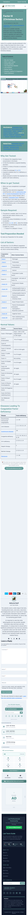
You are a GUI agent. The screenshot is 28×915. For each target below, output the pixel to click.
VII (12, 223)
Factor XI (7, 136)
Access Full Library (13, 770)
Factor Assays (7, 129)
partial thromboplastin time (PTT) (16, 193)
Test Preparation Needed (11, 65)
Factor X (3, 302)
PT (16, 170)
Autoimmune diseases (7, 431)
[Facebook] (6, 716)
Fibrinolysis (4, 456)
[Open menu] (25, 6)
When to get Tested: (9, 62)
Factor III (5, 133)
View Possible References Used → (14, 468)
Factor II (19, 131)
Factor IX (17, 134)
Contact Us (5, 855)
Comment (5, 649)
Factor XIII (18, 136)
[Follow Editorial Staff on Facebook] (9, 638)
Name (4, 669)
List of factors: (8, 67)
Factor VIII (12, 134)
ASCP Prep (5, 870)
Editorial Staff (14, 603)
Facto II (3, 262)
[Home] (3, 11)
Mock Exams (6, 873)
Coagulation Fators (17, 127)
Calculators (6, 2)
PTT (19, 170)
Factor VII (5, 134)
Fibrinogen (6, 147)
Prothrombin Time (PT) (18, 143)
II (9, 223)
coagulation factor (14, 197)
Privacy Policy (6, 860)
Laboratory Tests (7, 25)
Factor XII (12, 136)
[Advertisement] (14, 110)
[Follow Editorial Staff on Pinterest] (19, 638)
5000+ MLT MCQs (7, 867)
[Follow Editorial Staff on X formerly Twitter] (11, 638)
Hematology (7, 26)
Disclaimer (5, 858)
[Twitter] (9, 716)
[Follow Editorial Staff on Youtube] (16, 638)
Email (4, 676)
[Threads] (15, 716)
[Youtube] (19, 716)
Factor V (16, 133)
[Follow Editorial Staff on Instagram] (14, 638)
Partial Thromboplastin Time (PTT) (12, 145)
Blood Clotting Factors (18, 129)
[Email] (22, 716)
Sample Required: (9, 64)
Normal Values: (8, 69)
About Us (5, 852)
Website (4, 682)
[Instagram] (12, 716)
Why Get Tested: (8, 60)
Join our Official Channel (15, 827)
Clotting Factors (7, 131)
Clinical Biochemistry (18, 25)
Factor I (15, 131)
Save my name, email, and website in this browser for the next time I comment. (13, 687)
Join (22, 883)
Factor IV (10, 133)
